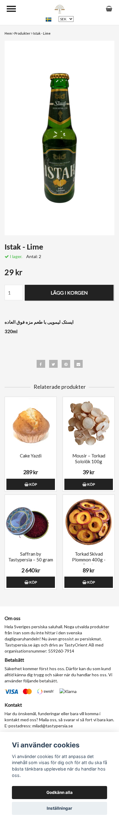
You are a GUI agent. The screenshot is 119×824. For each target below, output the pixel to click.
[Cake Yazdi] (30, 424)
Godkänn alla (59, 792)
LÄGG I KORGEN (69, 292)
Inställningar (59, 808)
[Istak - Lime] (59, 138)
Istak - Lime (42, 33)
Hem (8, 33)
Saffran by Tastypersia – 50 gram (30, 556)
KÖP (33, 484)
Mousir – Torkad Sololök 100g (88, 458)
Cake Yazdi (30, 455)
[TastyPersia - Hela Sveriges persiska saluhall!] (59, 8)
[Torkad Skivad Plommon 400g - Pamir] (88, 522)
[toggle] (11, 8)
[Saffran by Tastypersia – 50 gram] (30, 522)
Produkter (22, 33)
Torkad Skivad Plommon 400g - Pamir (89, 559)
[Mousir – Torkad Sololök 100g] (88, 424)
